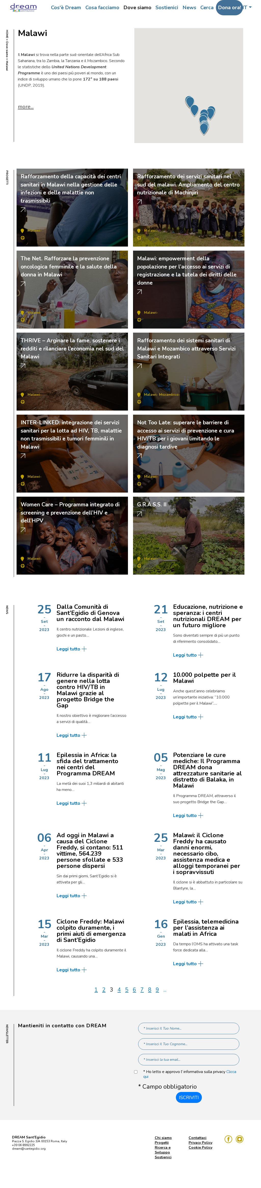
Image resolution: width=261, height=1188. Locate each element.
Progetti (162, 1142)
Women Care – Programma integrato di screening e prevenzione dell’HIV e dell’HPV (70, 512)
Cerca (207, 7)
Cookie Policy (200, 1147)
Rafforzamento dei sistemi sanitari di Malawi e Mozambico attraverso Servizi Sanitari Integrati (186, 348)
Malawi (34, 230)
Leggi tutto (68, 648)
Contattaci (197, 1137)
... (164, 989)
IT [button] (244, 7)
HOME (7, 34)
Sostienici (166, 7)
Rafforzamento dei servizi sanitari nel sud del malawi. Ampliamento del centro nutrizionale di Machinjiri (188, 184)
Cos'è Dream (66, 7)
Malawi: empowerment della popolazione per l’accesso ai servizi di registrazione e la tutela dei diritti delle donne (187, 270)
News (189, 7)
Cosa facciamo (102, 7)
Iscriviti (189, 1097)
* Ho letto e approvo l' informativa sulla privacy (189, 1074)
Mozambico (169, 394)
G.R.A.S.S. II (151, 504)
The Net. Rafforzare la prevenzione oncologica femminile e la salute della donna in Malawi (69, 266)
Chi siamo (163, 1137)
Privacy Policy (200, 1142)
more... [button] (26, 106)
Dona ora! (229, 7)
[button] (204, 129)
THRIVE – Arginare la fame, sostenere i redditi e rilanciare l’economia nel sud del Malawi (72, 348)
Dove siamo (137, 7)
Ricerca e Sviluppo (163, 1150)
